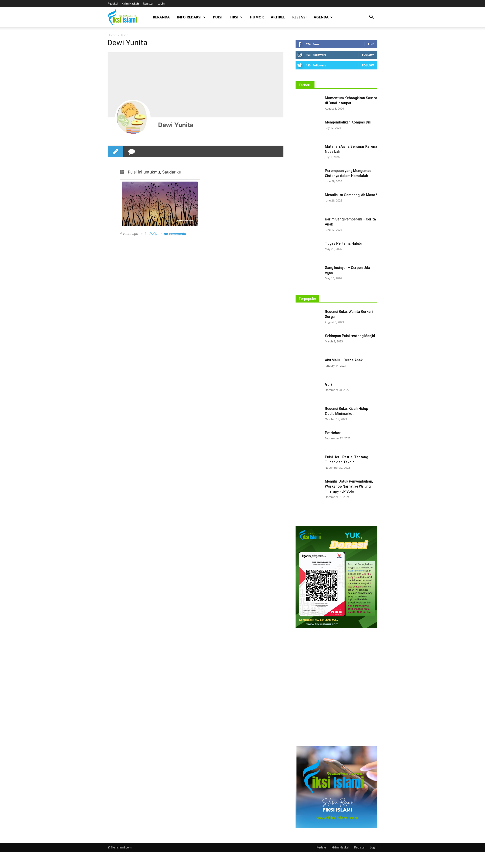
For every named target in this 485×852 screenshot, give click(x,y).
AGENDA (321, 17)
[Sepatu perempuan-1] (336, 688)
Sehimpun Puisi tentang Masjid (350, 336)
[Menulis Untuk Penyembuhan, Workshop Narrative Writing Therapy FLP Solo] (308, 487)
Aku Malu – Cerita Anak (343, 360)
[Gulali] (308, 390)
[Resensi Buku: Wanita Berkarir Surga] (308, 318)
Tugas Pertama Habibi (343, 243)
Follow (368, 55)
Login (161, 3)
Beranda (161, 17)
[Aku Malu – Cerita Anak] (308, 366)
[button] (371, 17)
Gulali (329, 384)
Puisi (218, 17)
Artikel (278, 17)
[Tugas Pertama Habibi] (308, 250)
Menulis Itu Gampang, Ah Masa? (351, 195)
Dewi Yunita (175, 125)
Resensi (299, 17)
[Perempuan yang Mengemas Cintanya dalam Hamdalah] (308, 177)
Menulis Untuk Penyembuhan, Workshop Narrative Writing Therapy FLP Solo (349, 486)
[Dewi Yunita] (133, 117)
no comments (175, 234)
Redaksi (113, 3)
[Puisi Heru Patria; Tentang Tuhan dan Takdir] (308, 463)
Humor (257, 17)
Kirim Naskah (130, 3)
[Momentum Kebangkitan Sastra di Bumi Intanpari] (308, 104)
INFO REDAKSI (189, 17)
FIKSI (234, 17)
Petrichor (333, 433)
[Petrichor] (307, 438)
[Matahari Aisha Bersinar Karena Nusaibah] (308, 153)
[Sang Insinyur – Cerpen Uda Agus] (308, 274)
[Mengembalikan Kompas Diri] (308, 128)
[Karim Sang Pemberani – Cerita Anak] (308, 225)
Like (371, 44)
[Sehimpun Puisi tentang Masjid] (308, 342)
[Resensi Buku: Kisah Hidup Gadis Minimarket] (308, 415)
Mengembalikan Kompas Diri (348, 122)
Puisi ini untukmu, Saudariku (154, 171)
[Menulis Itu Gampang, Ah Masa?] (308, 201)
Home (112, 35)
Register (148, 3)
